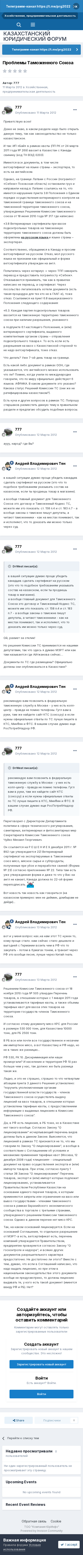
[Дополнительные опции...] (75, 110)
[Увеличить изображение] (30, 884)
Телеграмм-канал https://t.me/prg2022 (38, 6)
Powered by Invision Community (42, 1530)
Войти (41, 1394)
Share (19, 1420)
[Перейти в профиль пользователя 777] (8, 110)
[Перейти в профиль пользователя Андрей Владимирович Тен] (8, 466)
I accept (70, 1544)
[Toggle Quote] (10, 566)
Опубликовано (35, 112)
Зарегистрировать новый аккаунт (41, 1364)
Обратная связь (34, 1521)
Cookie (56, 1521)
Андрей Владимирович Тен (40, 463)
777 (16, 83)
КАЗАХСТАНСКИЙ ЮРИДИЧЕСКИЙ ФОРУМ (35, 36)
